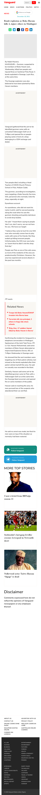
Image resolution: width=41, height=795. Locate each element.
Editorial (7, 753)
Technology (25, 768)
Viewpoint (24, 779)
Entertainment (26, 742)
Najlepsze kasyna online (11, 729)
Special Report (9, 781)
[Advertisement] (20, 106)
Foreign (23, 749)
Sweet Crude (25, 766)
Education (7, 758)
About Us (7, 718)
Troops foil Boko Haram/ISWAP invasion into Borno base (21, 314)
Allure (6, 742)
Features (24, 747)
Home (6, 7)
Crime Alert (8, 751)
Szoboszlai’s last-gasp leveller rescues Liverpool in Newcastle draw (19, 537)
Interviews (7, 766)
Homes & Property (27, 753)
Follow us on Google (24, 12)
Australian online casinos (28, 729)
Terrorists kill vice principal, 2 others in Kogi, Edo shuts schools (20, 321)
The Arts (24, 770)
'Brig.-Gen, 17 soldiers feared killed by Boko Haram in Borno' (21, 329)
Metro (36, 7)
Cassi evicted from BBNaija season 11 (17, 497)
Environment (25, 745)
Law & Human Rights (11, 770)
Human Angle (25, 756)
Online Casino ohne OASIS (11, 724)
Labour (6, 768)
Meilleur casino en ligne (28, 724)
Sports (6, 783)
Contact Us (8, 721)
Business (7, 747)
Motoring (7, 775)
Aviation (7, 745)
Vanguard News (9, 2)
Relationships (8, 779)
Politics (29, 7)
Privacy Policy (27, 721)
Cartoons (24, 773)
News (12, 7)
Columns (7, 749)
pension (23, 760)
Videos (23, 777)
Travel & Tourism (26, 775)
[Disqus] (20, 638)
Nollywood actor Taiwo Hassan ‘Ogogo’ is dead (19, 575)
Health (23, 751)
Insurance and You (27, 758)
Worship (24, 783)
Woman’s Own (26, 781)
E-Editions (20, 7)
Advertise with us (28, 718)
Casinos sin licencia (8, 733)
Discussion (7, 756)
